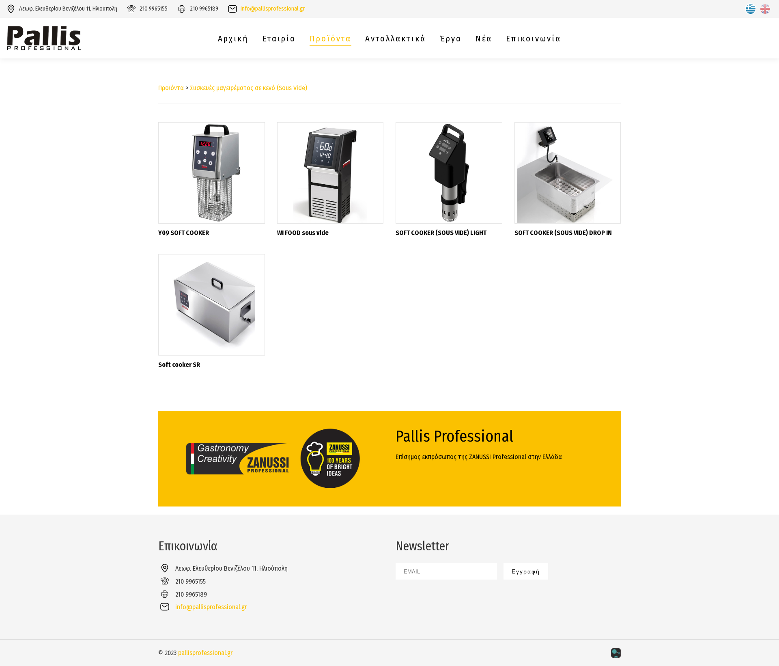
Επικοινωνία (533, 39)
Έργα (451, 39)
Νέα (484, 39)
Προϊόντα (330, 39)
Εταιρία (279, 39)
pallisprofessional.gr (205, 653)
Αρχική (233, 39)
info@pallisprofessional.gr (273, 8)
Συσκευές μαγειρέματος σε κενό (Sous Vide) (248, 88)
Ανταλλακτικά (395, 39)
